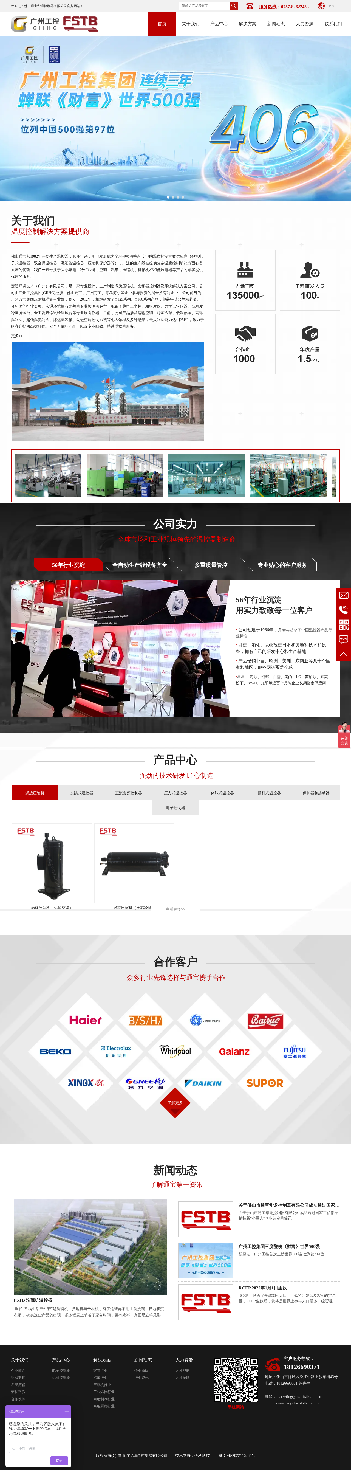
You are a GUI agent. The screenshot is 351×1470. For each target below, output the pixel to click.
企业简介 (18, 1370)
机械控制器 (61, 1378)
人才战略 (183, 1370)
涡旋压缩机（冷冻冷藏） (134, 908)
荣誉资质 (18, 1392)
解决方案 (102, 1360)
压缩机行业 (102, 1385)
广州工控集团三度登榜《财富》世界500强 (279, 1246)
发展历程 (18, 1385)
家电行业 (100, 1370)
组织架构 (18, 1378)
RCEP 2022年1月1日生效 (263, 1288)
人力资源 (184, 1360)
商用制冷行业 (104, 1399)
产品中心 (61, 1360)
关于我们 (20, 1360)
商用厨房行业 (104, 1406)
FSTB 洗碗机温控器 (33, 1300)
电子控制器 (61, 1370)
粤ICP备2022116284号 (237, 1456)
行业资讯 (141, 1378)
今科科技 (202, 1456)
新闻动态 (143, 1360)
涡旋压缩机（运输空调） (52, 908)
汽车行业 (100, 1378)
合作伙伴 (18, 1399)
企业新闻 (141, 1370)
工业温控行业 (104, 1392)
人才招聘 (183, 1378)
